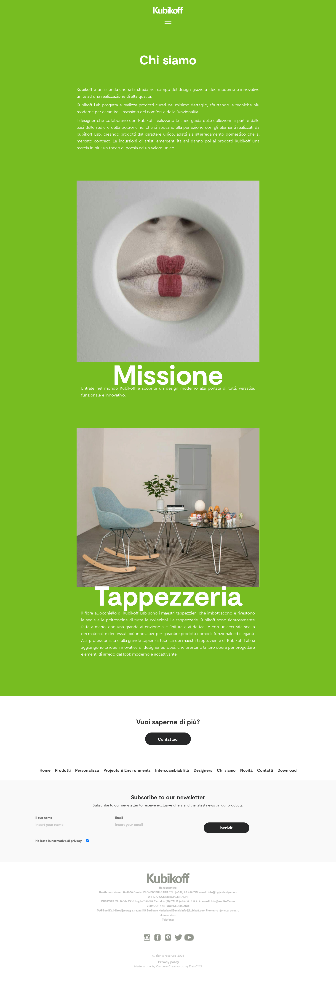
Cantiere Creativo (168, 966)
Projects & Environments (127, 770)
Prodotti (63, 770)
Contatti (265, 770)
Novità (246, 770)
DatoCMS (195, 966)
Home (45, 770)
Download (287, 770)
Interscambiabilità (172, 770)
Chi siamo (226, 770)
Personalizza (87, 770)
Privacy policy (168, 962)
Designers (203, 770)
